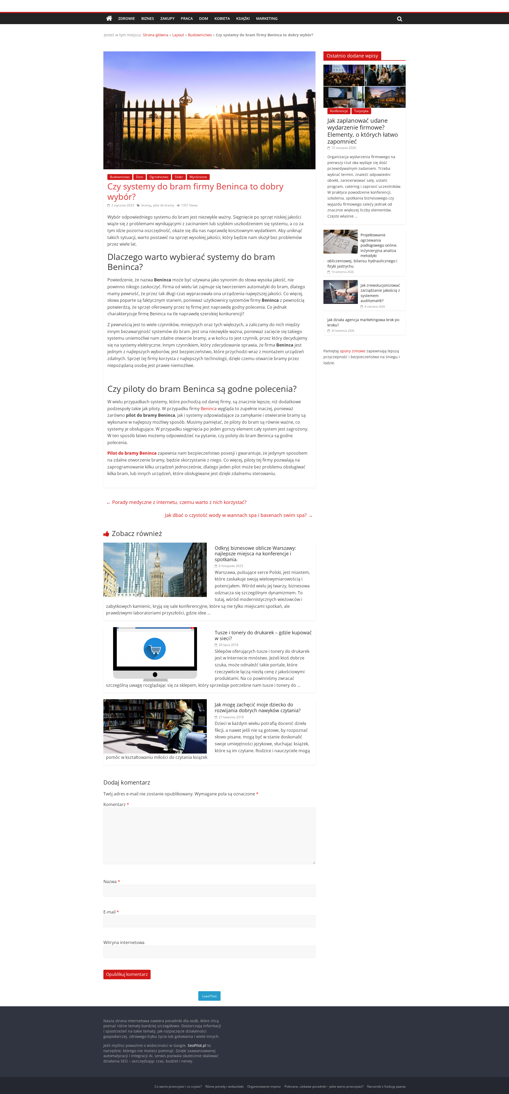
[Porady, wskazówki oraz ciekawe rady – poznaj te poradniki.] (109, 18)
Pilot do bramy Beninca (132, 453)
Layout (178, 34)
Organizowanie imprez (264, 1086)
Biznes (147, 18)
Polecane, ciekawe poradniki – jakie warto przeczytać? (323, 1086)
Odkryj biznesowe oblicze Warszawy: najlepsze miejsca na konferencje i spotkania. (255, 553)
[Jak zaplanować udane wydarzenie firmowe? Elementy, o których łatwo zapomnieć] (364, 67)
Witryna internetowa (123, 942)
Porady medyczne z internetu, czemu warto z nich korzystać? (176, 502)
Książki (243, 18)
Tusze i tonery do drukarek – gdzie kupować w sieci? (263, 635)
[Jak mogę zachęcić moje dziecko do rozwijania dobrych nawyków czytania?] (155, 702)
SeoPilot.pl (197, 1045)
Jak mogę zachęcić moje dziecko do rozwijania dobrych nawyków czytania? (258, 707)
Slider (179, 177)
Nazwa (111, 881)
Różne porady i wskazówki (224, 1086)
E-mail (111, 912)
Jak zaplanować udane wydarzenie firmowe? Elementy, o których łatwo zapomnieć (362, 130)
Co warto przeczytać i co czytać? (178, 1086)
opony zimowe (352, 350)
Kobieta (222, 18)
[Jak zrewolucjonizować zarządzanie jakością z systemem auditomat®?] (340, 282)
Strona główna (155, 34)
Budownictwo (200, 34)
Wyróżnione (198, 177)
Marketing (267, 18)
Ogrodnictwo (159, 177)
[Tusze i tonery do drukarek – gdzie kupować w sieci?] (155, 630)
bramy (146, 205)
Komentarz (116, 804)
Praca (187, 18)
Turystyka (361, 111)
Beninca (209, 408)
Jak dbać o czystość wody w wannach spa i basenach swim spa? (239, 515)
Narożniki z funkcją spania (386, 1086)
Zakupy (167, 18)
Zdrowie (126, 18)
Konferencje (339, 111)
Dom (203, 18)
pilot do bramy (163, 205)
